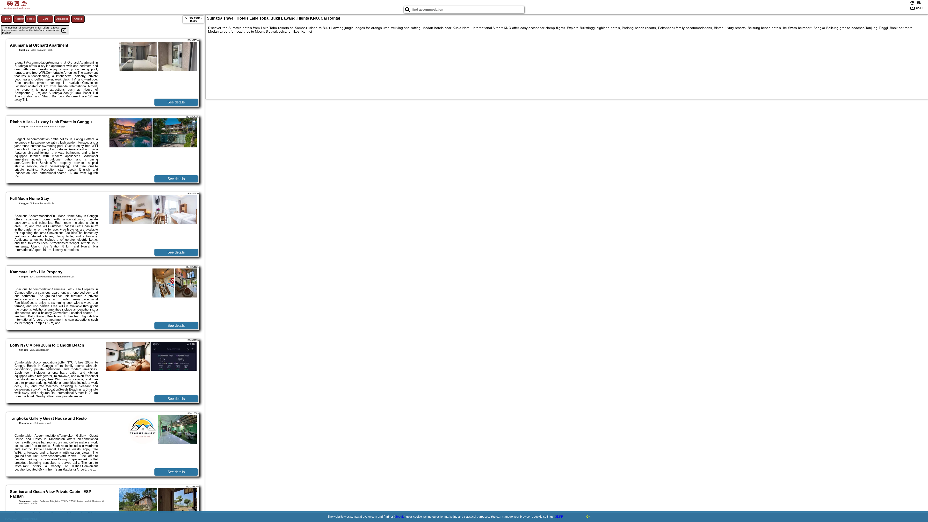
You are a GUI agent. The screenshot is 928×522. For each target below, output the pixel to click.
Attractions (62, 18)
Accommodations (19, 18)
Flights (31, 18)
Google (400, 516)
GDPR (559, 516)
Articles (78, 18)
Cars (45, 18)
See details (176, 102)
